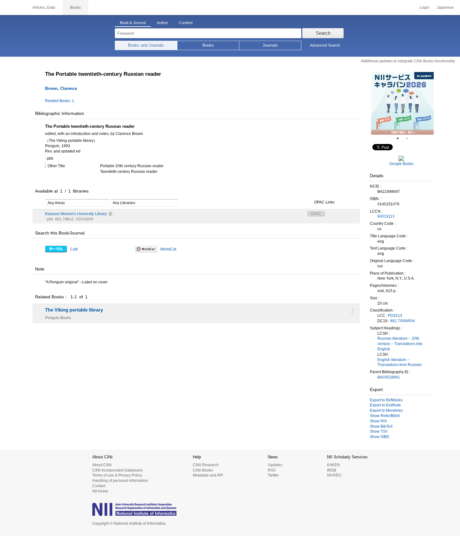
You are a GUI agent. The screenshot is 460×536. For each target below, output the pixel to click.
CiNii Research (206, 465)
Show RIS (378, 421)
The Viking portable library (74, 309)
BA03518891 (388, 377)
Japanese (445, 7)
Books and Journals (146, 45)
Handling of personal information (120, 480)
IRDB (331, 470)
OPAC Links (324, 202)
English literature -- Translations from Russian (399, 362)
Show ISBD (379, 437)
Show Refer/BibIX (385, 416)
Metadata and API (208, 475)
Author (162, 23)
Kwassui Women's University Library (76, 214)
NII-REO (334, 475)
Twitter (273, 475)
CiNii (12, 7)
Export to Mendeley (386, 410)
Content (185, 23)
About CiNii (102, 465)
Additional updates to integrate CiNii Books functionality (408, 61)
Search (323, 33)
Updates (275, 465)
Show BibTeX (381, 426)
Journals (270, 45)
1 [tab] (400, 138)
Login (424, 7)
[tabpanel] (402, 103)
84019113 (386, 216)
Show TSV (379, 431)
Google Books (401, 164)
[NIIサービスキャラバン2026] (402, 103)
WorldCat (168, 249)
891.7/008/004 (402, 321)
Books (208, 45)
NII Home (100, 491)
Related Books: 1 (59, 101)
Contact (98, 486)
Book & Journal (133, 23)
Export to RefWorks (386, 400)
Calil (74, 249)
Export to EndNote (385, 405)
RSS (272, 470)
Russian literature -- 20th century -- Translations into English (399, 343)
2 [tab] (409, 138)
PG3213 (395, 315)
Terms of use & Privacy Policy (117, 475)
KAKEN (333, 465)
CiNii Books (203, 470)
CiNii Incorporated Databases (117, 470)
